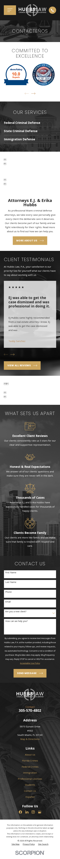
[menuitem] (16, 844)
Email (8, 601)
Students (30, 784)
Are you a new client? (15, 611)
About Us (30, 754)
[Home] (32, 10)
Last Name (10, 582)
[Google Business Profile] (39, 812)
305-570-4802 (30, 710)
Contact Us (30, 790)
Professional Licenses (30, 778)
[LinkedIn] (26, 812)
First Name (10, 572)
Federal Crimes (30, 766)
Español (30, 796)
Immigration (30, 772)
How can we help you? (16, 621)
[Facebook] (20, 812)
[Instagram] (33, 812)
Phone (8, 592)
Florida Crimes (30, 760)
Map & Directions (30, 739)
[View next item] (33, 93)
